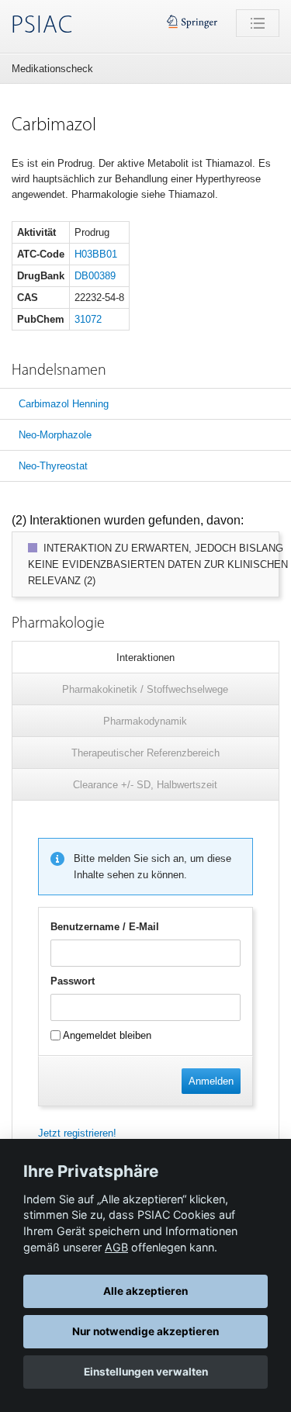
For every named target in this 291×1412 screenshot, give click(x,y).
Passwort (72, 981)
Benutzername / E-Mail (104, 927)
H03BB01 (95, 254)
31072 (88, 319)
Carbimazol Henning (64, 404)
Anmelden (211, 1081)
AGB (116, 1247)
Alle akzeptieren (145, 1291)
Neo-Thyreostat (53, 466)
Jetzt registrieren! (77, 1133)
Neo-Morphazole (55, 435)
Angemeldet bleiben (106, 1035)
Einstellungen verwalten (146, 1371)
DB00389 (95, 276)
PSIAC (42, 26)
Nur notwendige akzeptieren (145, 1331)
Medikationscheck (52, 68)
